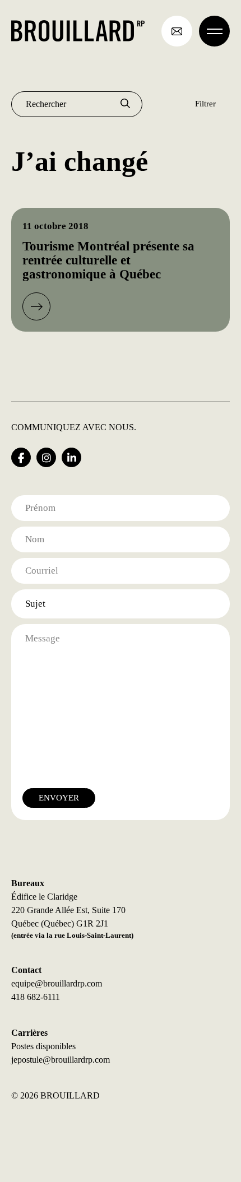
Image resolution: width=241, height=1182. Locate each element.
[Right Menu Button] (214, 31)
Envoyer (59, 797)
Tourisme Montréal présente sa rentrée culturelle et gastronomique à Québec (108, 260)
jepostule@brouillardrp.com (60, 1059)
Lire (36, 306)
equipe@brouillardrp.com (56, 983)
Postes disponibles (43, 1046)
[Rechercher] (125, 104)
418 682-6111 (35, 997)
